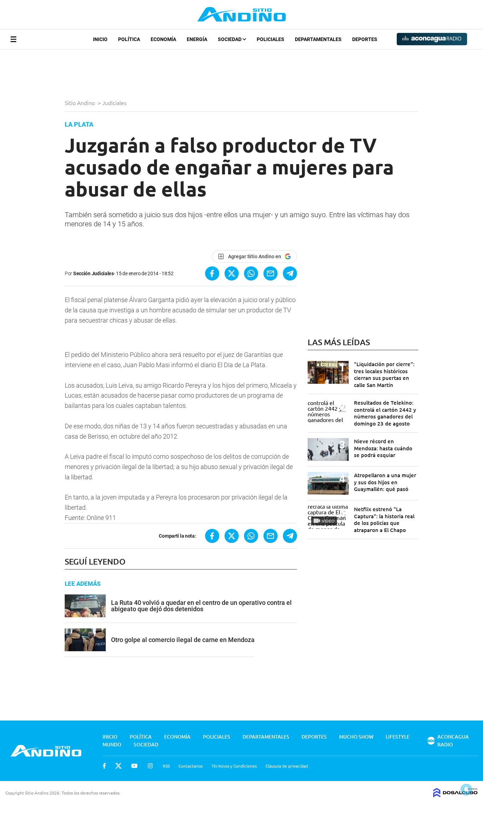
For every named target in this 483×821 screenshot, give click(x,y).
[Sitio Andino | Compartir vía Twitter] (232, 273)
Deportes (364, 39)
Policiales (270, 39)
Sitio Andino (80, 102)
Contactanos (191, 766)
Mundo (112, 744)
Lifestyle (397, 736)
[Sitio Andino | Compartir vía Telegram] (290, 273)
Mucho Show (356, 736)
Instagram (150, 766)
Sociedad (230, 39)
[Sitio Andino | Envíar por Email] (270, 273)
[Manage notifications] (466, 789)
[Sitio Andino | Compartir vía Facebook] (212, 273)
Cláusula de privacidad (287, 766)
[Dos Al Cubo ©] (455, 794)
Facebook (104, 766)
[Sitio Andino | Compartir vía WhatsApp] (251, 273)
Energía (197, 39)
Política (129, 39)
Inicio (100, 39)
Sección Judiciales (93, 273)
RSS (166, 766)
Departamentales (318, 39)
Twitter (118, 766)
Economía (163, 39)
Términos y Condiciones (234, 766)
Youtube (134, 766)
